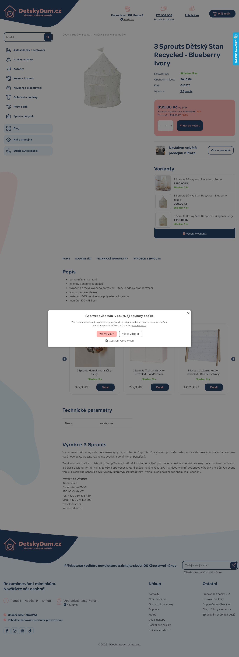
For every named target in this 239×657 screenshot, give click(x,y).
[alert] (119, 328)
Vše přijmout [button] (107, 334)
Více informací (139, 325)
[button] (119, 340)
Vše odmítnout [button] (130, 334)
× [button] (188, 313)
